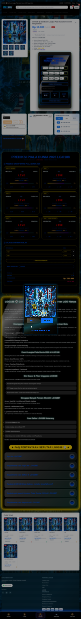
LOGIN (33, 321)
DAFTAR (47, 321)
